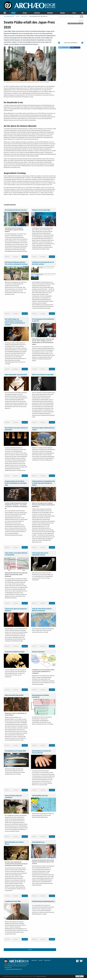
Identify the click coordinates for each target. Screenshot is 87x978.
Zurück (30, 949)
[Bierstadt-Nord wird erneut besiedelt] (82, 42)
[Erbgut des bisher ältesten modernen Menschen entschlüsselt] (43, 619)
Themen (25, 13)
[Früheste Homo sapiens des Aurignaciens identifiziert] (16, 619)
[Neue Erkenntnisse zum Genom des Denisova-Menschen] (43, 762)
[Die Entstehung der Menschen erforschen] (16, 219)
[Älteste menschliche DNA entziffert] (16, 704)
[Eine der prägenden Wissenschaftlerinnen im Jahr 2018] (43, 330)
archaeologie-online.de (9, 16)
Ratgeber (62, 13)
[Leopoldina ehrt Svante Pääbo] (16, 911)
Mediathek (50, 13)
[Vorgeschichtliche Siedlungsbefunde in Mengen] (59, 42)
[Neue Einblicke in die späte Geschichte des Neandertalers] (16, 438)
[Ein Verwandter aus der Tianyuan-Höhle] (16, 760)
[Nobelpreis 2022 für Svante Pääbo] (43, 219)
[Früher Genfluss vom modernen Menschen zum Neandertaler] (16, 564)
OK (79, 976)
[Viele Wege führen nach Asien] (43, 804)
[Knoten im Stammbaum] (43, 660)
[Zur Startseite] (30, 5)
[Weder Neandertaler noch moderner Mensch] (16, 853)
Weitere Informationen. (41, 976)
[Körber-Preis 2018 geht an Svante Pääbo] (43, 383)
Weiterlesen (25, 256)
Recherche (37, 13)
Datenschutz (47, 960)
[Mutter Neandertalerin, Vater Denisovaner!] (16, 383)
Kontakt (40, 960)
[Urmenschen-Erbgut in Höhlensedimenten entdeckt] (43, 438)
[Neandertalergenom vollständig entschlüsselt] (43, 707)
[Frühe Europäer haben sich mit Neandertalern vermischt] (43, 564)
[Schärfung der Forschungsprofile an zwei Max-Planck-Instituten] (43, 273)
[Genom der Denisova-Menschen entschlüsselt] (16, 806)
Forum (74, 13)
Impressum (34, 960)
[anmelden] (82, 12)
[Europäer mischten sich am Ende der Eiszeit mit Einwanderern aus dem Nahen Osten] (16, 494)
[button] (63, 47)
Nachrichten (24, 16)
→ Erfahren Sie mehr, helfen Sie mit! (13, 969)
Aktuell (13, 13)
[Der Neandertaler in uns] (43, 851)
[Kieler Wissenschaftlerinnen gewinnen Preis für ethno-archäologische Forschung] (16, 273)
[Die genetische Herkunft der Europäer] (16, 660)
